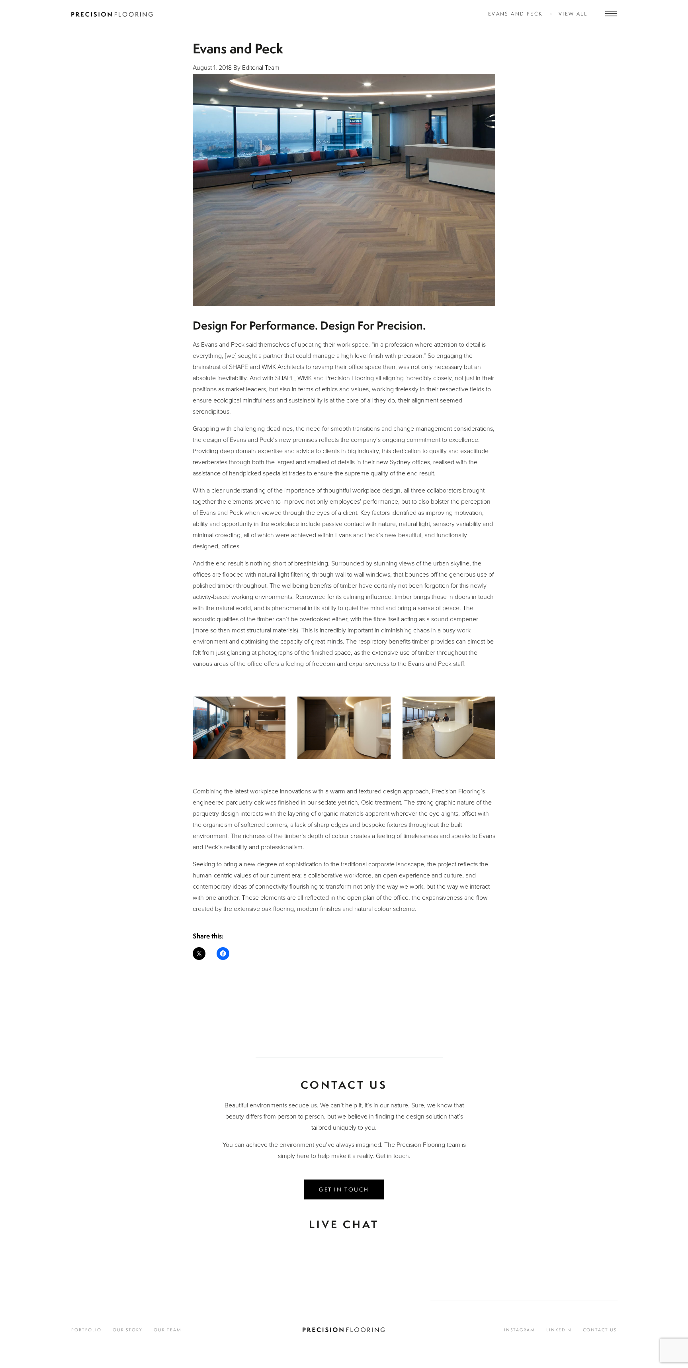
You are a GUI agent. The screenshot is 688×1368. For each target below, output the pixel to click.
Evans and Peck (515, 13)
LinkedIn (559, 1330)
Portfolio (86, 1330)
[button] (239, 734)
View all (573, 13)
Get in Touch (344, 1189)
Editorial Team (261, 68)
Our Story (128, 1330)
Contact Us (600, 1330)
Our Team (168, 1330)
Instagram (519, 1330)
